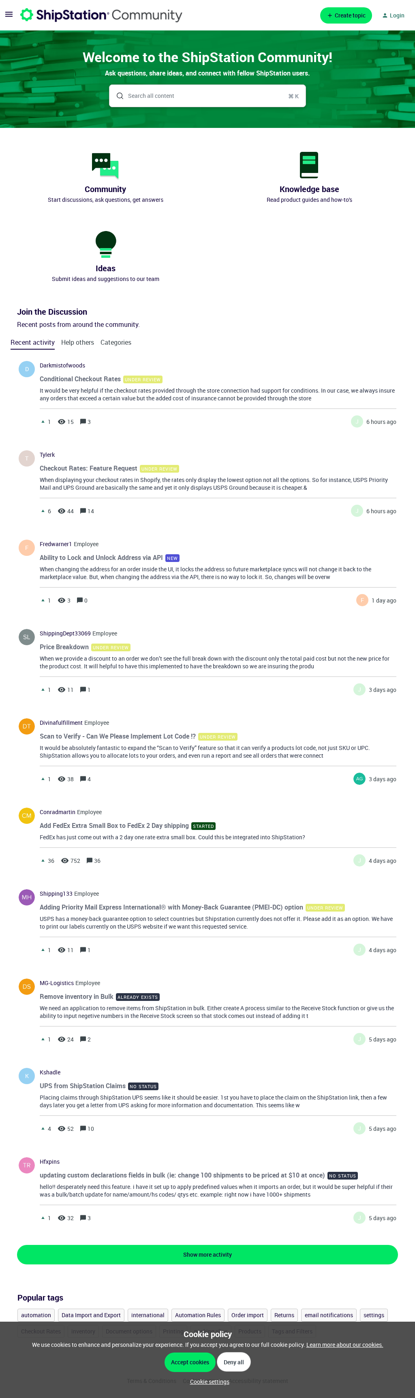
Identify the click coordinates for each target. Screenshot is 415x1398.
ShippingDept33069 (65, 633)
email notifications (329, 1315)
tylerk (47, 455)
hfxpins (50, 1162)
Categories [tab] (116, 342)
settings (374, 1315)
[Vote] (43, 421)
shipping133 (56, 894)
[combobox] (207, 95)
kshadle (50, 1072)
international (148, 1315)
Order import (247, 1315)
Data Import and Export (91, 1315)
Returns (284, 1315)
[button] (207, 1381)
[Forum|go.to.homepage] (101, 15)
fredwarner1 (56, 544)
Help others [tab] (77, 342)
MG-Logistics (57, 983)
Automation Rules (198, 1315)
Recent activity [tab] (33, 342)
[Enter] (116, 95)
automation (36, 1315)
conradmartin (57, 812)
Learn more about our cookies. (344, 1344)
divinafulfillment (61, 723)
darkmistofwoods (62, 365)
